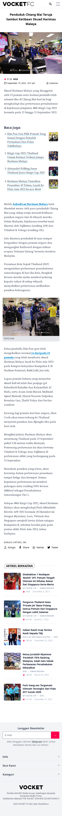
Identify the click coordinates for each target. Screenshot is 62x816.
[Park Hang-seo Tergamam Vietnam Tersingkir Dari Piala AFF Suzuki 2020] (12, 692)
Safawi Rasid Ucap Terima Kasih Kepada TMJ (37, 631)
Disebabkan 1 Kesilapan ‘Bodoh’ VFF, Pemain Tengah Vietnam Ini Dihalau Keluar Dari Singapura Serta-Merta (39, 579)
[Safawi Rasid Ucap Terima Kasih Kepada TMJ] (12, 636)
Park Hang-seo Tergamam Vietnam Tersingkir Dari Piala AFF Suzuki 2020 (39, 689)
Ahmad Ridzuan (47, 588)
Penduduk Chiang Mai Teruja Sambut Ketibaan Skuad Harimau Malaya (31, 19)
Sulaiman (53, 83)
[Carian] (50, 4)
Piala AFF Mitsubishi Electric (37, 637)
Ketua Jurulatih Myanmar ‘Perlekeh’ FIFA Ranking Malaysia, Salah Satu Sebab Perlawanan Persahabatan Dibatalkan (38, 661)
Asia (15, 79)
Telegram (37, 741)
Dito (56, 637)
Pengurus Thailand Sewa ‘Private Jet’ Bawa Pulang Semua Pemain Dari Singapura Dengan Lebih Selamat (40, 607)
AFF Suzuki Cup (30, 588)
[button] (58, 4)
